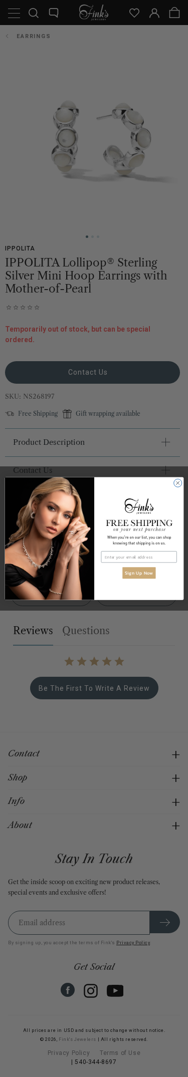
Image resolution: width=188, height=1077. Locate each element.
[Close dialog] (177, 483)
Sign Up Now (138, 573)
